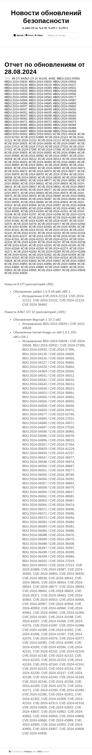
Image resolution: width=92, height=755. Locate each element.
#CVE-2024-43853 (73, 260)
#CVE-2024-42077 (49, 223)
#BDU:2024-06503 (40, 134)
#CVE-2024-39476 (25, 195)
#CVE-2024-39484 (15, 199)
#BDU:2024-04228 (15, 88)
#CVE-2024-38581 (64, 180)
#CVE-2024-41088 (40, 217)
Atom (40, 35)
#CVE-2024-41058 (49, 214)
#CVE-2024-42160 (64, 236)
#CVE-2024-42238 (73, 242)
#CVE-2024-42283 (25, 251)
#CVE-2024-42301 (15, 254)
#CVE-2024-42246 (64, 245)
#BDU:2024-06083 (40, 125)
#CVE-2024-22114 (56, 137)
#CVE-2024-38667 (73, 186)
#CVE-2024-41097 (56, 220)
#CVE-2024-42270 (56, 248)
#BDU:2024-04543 (40, 90)
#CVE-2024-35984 (64, 152)
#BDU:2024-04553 (15, 94)
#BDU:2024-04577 (64, 97)
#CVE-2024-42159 (40, 236)
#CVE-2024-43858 (64, 264)
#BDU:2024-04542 (15, 90)
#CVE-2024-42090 (15, 226)
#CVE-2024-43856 (40, 264)
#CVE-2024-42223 (32, 239)
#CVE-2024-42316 (56, 257)
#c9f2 (52, 78)
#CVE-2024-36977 (64, 171)
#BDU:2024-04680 (40, 103)
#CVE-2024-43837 (49, 260)
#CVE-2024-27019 (32, 146)
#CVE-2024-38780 (15, 189)
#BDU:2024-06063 (40, 118)
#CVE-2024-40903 (56, 202)
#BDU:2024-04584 (15, 100)
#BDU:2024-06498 (40, 131)
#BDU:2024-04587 (64, 100)
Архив (19, 35)
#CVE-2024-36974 (40, 171)
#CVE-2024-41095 (32, 220)
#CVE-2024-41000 (32, 211)
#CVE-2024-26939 (40, 143)
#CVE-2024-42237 (49, 242)
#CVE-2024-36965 (49, 168)
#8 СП (16, 78)
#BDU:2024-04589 (15, 103)
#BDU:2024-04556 (64, 94)
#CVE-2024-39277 (40, 189)
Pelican (28, 751)
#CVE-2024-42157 (15, 236)
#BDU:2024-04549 (64, 90)
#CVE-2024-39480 (49, 195)
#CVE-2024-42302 (40, 254)
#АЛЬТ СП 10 (29, 78)
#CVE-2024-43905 (25, 270)
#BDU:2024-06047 (15, 109)
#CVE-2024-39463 (32, 193)
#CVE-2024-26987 (64, 143)
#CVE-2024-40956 (25, 205)
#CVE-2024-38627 (25, 186)
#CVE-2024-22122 (25, 140)
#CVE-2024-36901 (32, 165)
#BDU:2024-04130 (15, 84)
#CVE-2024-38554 (73, 177)
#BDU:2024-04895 (64, 103)
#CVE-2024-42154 (73, 233)
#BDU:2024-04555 (40, 94)
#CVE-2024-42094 (64, 226)
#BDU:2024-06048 (40, 109)
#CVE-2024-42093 (40, 226)
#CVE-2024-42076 (25, 223)
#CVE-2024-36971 (73, 168)
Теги (30, 35)
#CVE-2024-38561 (15, 180)
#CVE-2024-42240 (15, 245)
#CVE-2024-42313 (32, 257)
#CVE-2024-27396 (49, 149)
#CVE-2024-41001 (56, 211)
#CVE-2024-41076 (73, 214)
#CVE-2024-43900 (56, 267)
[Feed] (10, 751)
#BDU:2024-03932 (40, 81)
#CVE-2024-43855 (15, 264)
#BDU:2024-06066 (64, 118)
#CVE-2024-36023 (15, 162)
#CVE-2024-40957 (49, 205)
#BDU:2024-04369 (40, 88)
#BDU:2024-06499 (64, 131)
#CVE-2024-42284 (49, 251)
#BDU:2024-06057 (15, 115)
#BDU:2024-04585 (40, 100)
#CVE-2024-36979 (32, 174)
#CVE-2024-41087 (15, 217)
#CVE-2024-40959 (15, 208)
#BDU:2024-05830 (64, 106)
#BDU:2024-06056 (64, 112)
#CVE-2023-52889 (32, 137)
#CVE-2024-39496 (32, 202)
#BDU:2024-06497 (15, 131)
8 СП (44, 28)
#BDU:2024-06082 (15, 125)
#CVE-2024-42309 (64, 254)
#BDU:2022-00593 (68, 78)
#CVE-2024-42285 (73, 251)
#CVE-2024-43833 (25, 260)
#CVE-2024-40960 (40, 208)
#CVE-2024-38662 (49, 186)
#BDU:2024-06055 (40, 112)
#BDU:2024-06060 (64, 115)
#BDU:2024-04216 (40, 84)
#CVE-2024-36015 (73, 159)
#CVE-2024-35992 (32, 155)
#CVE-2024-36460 (40, 162)
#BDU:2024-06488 (64, 128)
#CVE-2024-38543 (25, 177)
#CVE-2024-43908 (73, 270)
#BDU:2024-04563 (40, 97)
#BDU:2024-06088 (15, 128)
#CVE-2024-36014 (49, 159)
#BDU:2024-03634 (15, 81)
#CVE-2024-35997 (56, 155)
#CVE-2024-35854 (73, 149)
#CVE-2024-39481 (73, 195)
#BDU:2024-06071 (15, 121)
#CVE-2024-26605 (73, 140)
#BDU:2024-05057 (15, 106)
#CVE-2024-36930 (25, 168)
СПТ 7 (53, 28)
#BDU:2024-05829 (40, 106)
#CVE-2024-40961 (64, 208)
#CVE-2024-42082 (73, 223)
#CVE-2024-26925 (15, 143)
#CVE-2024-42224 (56, 239)
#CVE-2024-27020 (56, 146)
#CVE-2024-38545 (49, 177)
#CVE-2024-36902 (56, 165)
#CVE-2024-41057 (25, 214)
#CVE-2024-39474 (56, 193)
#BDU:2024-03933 (64, 81)
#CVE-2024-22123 (49, 140)
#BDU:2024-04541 (64, 88)
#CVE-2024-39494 (64, 199)
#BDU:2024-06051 (15, 112)
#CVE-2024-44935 (15, 273)
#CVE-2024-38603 (56, 183)
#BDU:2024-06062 (15, 118)
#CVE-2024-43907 (49, 270)
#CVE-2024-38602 (32, 183)
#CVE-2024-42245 (40, 245)
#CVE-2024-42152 (25, 233)
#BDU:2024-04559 (15, 97)
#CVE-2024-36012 (25, 159)
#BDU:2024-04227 (64, 84)
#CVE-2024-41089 (64, 217)
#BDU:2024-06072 (40, 121)
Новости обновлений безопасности (46, 16)
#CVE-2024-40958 (73, 205)
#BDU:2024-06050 (64, 109)
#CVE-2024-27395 (25, 149)
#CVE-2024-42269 (32, 248)
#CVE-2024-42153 (49, 233)
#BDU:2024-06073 (64, 121)
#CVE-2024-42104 (56, 230)
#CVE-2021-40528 (64, 134)
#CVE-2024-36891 (64, 162)
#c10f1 (43, 78)
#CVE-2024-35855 (15, 152)
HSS (39, 751)
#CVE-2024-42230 (25, 242)
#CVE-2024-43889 (32, 267)
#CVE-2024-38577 (40, 180)
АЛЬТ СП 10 (31, 28)
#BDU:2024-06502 (15, 134)
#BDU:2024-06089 (40, 128)
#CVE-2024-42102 (32, 230)
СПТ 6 (64, 28)
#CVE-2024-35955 (40, 152)
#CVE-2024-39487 (40, 199)
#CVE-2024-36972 (15, 171)
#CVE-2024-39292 (64, 189)
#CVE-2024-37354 (56, 174)
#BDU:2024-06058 (40, 115)
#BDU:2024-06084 (64, 125)
